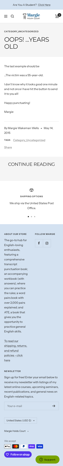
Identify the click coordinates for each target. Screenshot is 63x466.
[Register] (53, 406)
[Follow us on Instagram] (47, 243)
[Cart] (57, 16)
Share (8, 147)
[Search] (12, 16)
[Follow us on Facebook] (39, 243)
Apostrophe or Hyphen (27, 174)
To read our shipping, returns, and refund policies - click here (15, 350)
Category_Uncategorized (21, 31)
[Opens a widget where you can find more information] (47, 459)
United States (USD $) (18, 420)
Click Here (44, 4)
